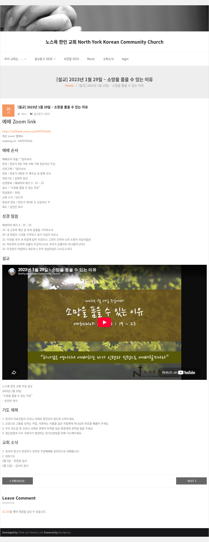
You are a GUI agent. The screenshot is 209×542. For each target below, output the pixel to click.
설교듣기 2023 (42, 114)
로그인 (6, 511)
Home (69, 85)
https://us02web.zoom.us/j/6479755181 (26, 131)
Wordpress (64, 532)
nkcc (24, 114)
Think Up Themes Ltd (30, 532)
